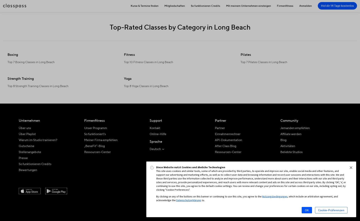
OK (307, 210)
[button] (351, 167)
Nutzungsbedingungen (274, 196)
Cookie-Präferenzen (331, 210)
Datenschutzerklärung (188, 200)
